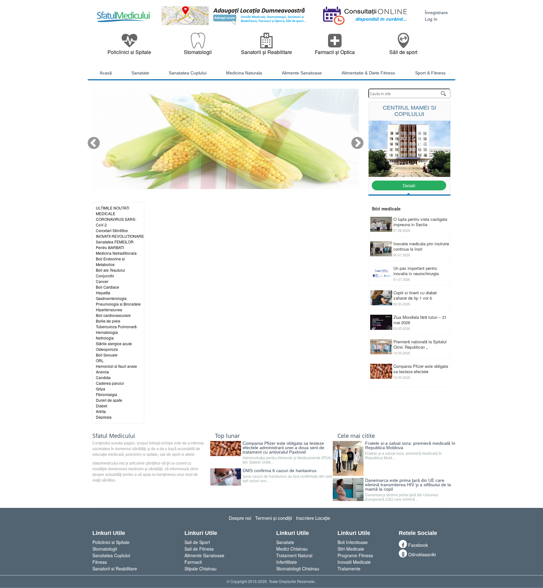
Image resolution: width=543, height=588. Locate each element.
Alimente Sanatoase (204, 549)
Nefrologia (105, 331)
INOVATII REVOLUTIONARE (120, 229)
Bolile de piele (108, 314)
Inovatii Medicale (354, 556)
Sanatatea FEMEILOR (115, 235)
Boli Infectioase (352, 536)
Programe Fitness (355, 549)
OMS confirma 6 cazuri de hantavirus (279, 464)
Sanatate (285, 536)
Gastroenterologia (111, 292)
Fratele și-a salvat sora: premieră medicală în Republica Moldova (410, 439)
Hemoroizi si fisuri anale (116, 359)
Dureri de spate (109, 393)
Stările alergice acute (114, 337)
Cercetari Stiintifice (112, 224)
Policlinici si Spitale (110, 536)
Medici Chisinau (292, 542)
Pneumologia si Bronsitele (118, 297)
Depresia (104, 410)
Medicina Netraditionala (116, 246)
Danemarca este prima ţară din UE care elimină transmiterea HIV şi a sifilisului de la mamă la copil (408, 478)
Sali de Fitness (199, 542)
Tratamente (348, 562)
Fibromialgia (106, 388)
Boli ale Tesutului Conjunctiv (110, 266)
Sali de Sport (197, 536)
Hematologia (107, 326)
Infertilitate (286, 556)
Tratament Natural (294, 549)
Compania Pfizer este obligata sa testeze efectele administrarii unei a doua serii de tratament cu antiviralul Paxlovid (283, 442)
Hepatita (103, 286)
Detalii (409, 179)
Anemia (102, 365)
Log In (431, 19)
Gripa (100, 382)
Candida (103, 371)
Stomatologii (104, 542)
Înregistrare (436, 12)
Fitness (99, 556)
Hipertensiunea (109, 303)
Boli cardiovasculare (113, 309)
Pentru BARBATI (110, 241)
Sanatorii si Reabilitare (114, 562)
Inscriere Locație (313, 511)
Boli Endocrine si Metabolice (110, 255)
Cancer (102, 275)
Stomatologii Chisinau (297, 562)
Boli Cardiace (107, 280)
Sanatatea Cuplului (111, 549)
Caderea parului (110, 376)
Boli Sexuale (107, 348)
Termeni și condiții (273, 511)
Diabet (101, 399)
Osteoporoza (107, 343)
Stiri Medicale (350, 542)
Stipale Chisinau (200, 562)
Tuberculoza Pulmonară (116, 320)
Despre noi (240, 511)
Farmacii (193, 556)
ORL (100, 354)
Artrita (101, 405)
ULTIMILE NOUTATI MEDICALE (112, 204)
